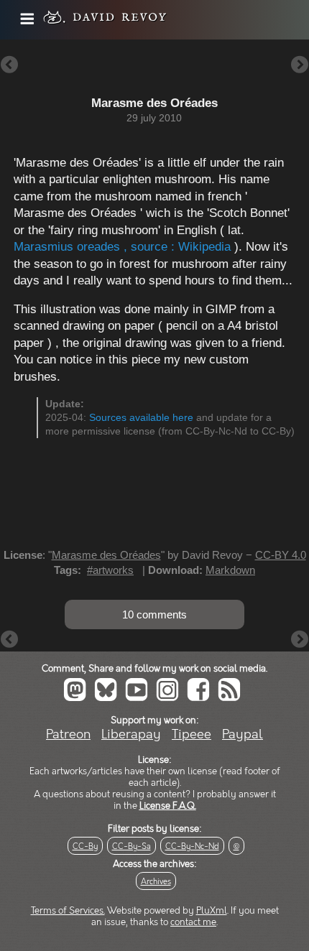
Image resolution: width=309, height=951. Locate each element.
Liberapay (131, 734)
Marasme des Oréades (106, 555)
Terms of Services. (68, 911)
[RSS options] (232, 698)
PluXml (211, 911)
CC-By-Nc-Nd (192, 846)
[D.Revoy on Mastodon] (77, 698)
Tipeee (191, 734)
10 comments (154, 614)
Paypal (242, 734)
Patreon (68, 734)
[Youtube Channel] (139, 698)
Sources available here (141, 417)
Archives (156, 881)
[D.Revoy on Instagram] (170, 698)
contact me (193, 922)
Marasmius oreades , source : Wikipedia (122, 247)
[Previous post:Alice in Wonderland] (9, 66)
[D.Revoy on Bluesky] (108, 698)
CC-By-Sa (131, 846)
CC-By (85, 846)
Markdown (230, 570)
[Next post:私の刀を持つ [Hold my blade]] (299, 66)
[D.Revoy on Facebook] (201, 698)
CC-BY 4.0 (280, 555)
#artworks (110, 570)
